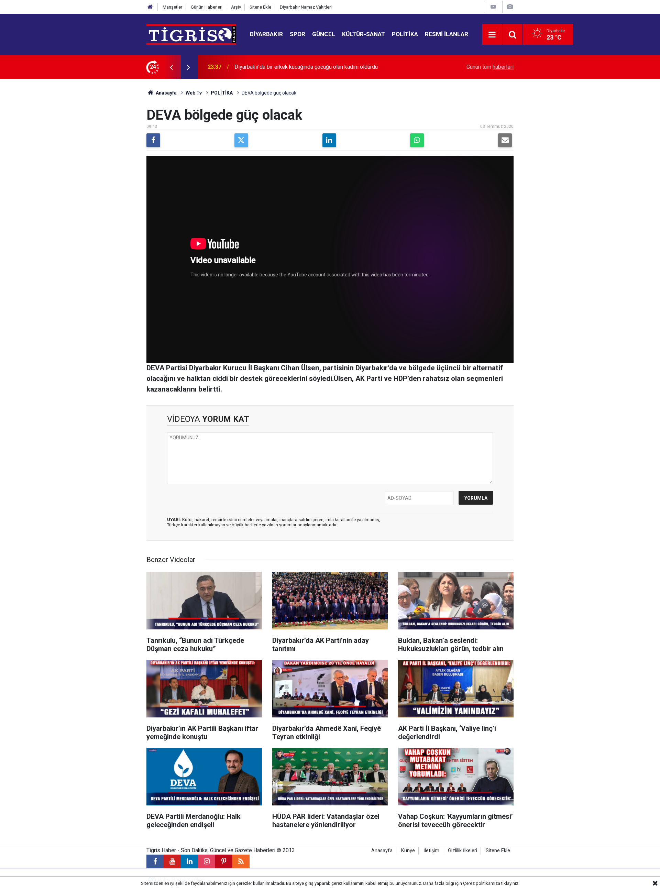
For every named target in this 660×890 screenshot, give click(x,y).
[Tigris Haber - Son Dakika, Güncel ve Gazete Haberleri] (191, 34)
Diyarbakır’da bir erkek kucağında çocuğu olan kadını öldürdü (306, 67)
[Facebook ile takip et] (155, 861)
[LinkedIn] (329, 140)
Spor (297, 34)
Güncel (323, 34)
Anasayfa (166, 93)
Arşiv (236, 7)
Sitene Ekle (260, 7)
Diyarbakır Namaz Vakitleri (306, 7)
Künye (408, 851)
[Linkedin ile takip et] (189, 861)
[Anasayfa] (150, 7)
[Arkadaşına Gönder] (505, 140)
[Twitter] (241, 140)
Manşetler (172, 7)
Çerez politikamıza (481, 883)
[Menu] (492, 34)
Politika (405, 34)
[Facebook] (153, 140)
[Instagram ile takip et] (206, 861)
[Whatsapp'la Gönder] (417, 140)
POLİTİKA (222, 93)
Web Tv (194, 93)
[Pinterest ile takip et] (223, 861)
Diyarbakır (266, 34)
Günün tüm (490, 67)
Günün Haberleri (206, 7)
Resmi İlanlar (446, 34)
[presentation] (171, 67)
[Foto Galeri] (510, 6)
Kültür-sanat (363, 34)
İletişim (431, 851)
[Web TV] (493, 6)
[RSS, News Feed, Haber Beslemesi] (241, 861)
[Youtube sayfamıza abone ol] (172, 861)
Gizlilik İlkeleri (462, 851)
